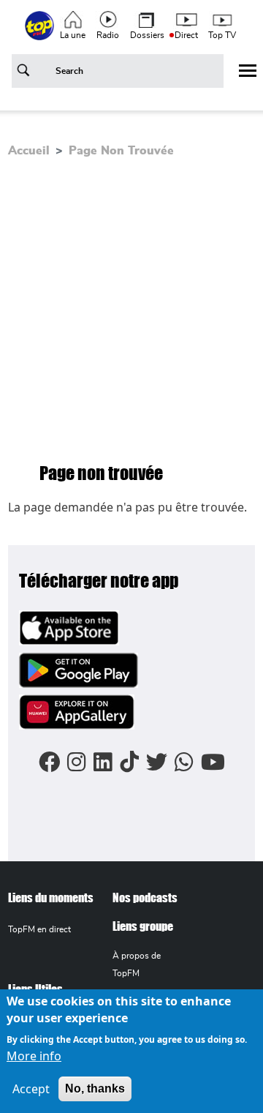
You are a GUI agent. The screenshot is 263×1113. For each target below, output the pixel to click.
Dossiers (147, 35)
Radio (107, 35)
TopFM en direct (39, 929)
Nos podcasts (145, 897)
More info (34, 1056)
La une (72, 35)
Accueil (29, 151)
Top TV (222, 35)
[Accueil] (41, 34)
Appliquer (25, 73)
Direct (186, 35)
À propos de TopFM (137, 964)
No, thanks (95, 1088)
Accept (31, 1089)
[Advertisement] (131, 309)
